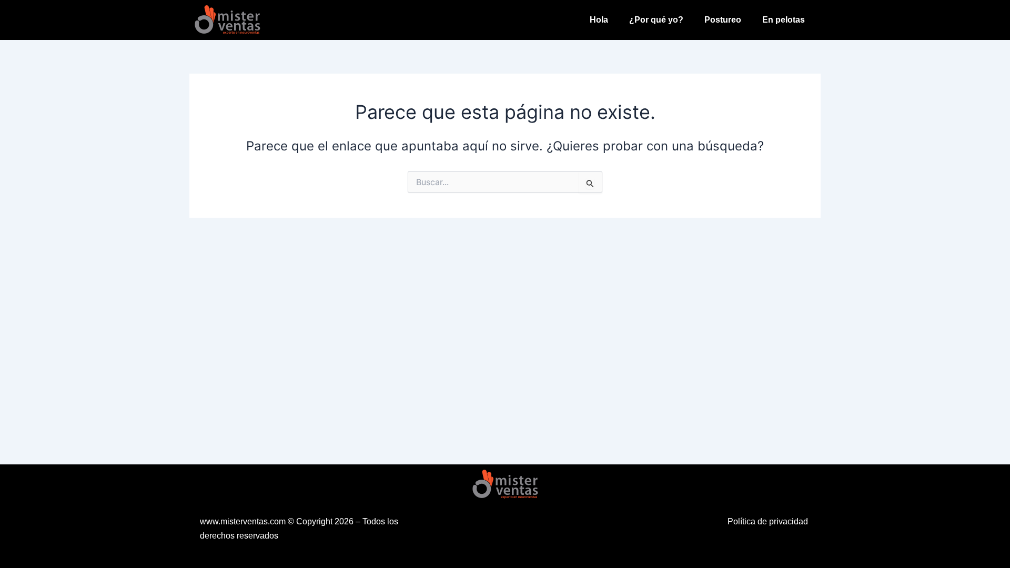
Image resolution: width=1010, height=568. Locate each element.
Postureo (722, 19)
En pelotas (783, 19)
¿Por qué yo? (656, 19)
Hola (599, 19)
